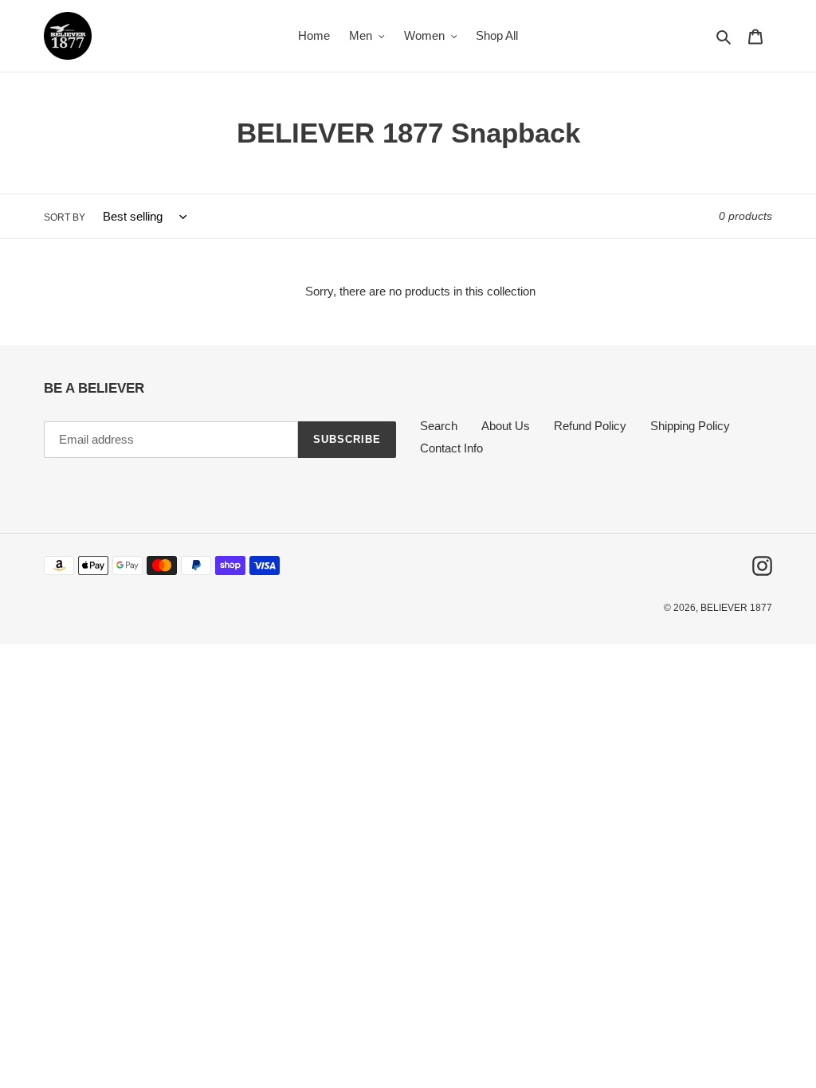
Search (438, 425)
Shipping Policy (690, 425)
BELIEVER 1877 (736, 607)
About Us (505, 425)
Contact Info (451, 448)
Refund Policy (590, 425)
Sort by (64, 217)
